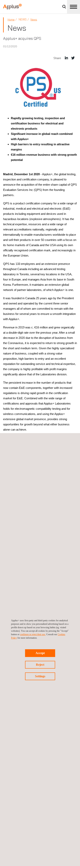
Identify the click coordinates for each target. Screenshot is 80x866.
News (33, 19)
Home (11, 19)
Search (64, 6)
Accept (40, 653)
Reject (40, 664)
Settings (40, 676)
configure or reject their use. (33, 634)
